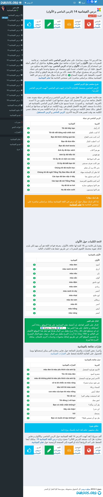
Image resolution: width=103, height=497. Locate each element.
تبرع (19, 149)
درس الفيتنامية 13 (14, 75)
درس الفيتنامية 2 (14, 20)
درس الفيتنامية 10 (14, 60)
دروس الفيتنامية (37, 25)
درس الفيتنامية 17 (14, 95)
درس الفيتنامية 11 (14, 65)
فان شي (16, 7)
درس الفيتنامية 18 (14, 100)
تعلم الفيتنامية (12, 10)
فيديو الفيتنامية (15, 115)
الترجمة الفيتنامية (14, 105)
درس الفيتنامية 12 (14, 70)
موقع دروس (85, 489)
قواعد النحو (16, 127)
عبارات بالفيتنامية (77, 25)
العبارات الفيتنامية (58, 353)
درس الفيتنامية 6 (14, 40)
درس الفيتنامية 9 (14, 55)
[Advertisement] (63, 44)
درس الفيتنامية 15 (14, 85)
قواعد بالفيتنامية (96, 25)
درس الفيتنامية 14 (14, 80)
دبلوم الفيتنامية (15, 110)
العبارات (17, 132)
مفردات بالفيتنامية (57, 25)
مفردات (18, 122)
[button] (28, 3)
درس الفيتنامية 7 (14, 45)
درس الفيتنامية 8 (14, 50)
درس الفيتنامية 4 (14, 30)
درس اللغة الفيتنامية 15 (47, 439)
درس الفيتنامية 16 (14, 90)
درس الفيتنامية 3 (14, 25)
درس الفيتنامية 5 (14, 35)
